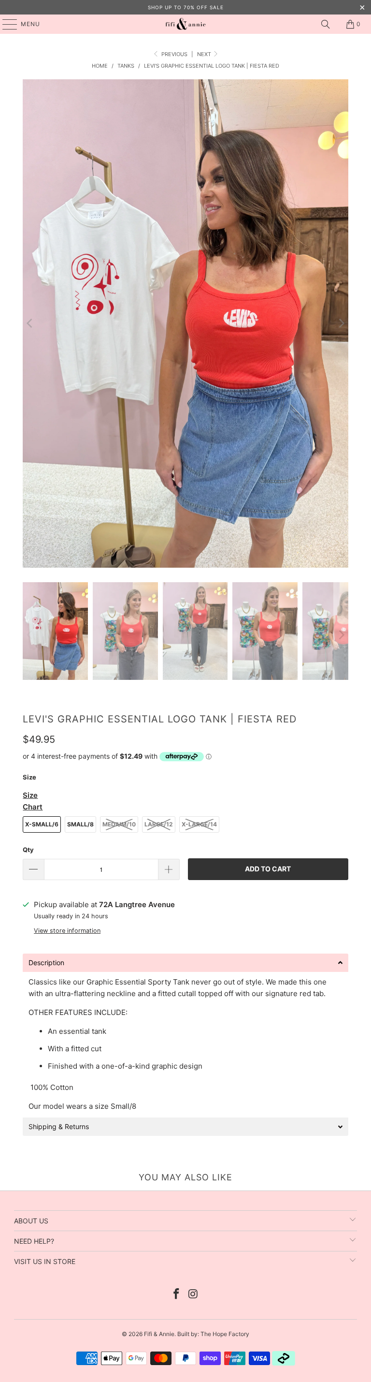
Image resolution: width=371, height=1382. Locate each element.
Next (205, 54)
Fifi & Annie (159, 1334)
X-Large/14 (199, 824)
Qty (28, 849)
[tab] (185, 963)
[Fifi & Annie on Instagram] (193, 1295)
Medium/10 (119, 824)
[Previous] (30, 323)
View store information (67, 930)
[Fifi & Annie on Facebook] (177, 1295)
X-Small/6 (41, 824)
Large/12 (158, 824)
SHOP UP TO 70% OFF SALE (186, 7)
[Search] (325, 24)
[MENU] (5, 24)
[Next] (341, 323)
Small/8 (80, 824)
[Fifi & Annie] (185, 24)
